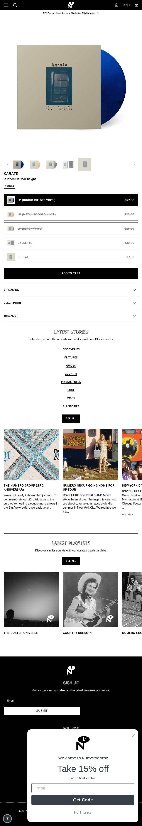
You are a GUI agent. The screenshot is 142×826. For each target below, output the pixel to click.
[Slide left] (8, 164)
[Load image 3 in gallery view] (51, 164)
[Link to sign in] (116, 5)
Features (71, 357)
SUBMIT (42, 710)
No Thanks (83, 812)
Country (71, 373)
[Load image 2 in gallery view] (34, 164)
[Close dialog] (133, 735)
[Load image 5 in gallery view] (84, 164)
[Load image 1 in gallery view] (18, 164)
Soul (71, 390)
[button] (136, 5)
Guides (71, 365)
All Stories (71, 406)
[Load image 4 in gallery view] (68, 164)
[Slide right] (134, 164)
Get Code (83, 799)
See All (71, 418)
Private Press (71, 382)
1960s (71, 398)
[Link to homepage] (71, 5)
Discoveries (71, 349)
